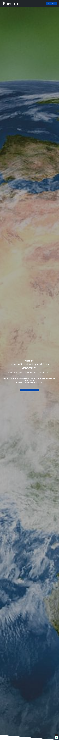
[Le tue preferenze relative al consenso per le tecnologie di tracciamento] (56, 737)
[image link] (11, 3)
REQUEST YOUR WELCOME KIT (29, 390)
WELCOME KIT (51, 3)
